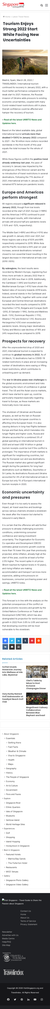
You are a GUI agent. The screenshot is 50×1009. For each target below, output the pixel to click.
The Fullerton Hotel (17, 863)
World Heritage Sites (15, 824)
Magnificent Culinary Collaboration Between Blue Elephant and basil (37, 711)
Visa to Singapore (16, 755)
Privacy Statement (28, 924)
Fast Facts (13, 747)
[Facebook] (5, 640)
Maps (10, 764)
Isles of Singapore (14, 811)
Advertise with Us (10, 935)
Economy (10, 781)
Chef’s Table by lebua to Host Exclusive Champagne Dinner (36, 684)
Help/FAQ (6, 942)
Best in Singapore (12, 850)
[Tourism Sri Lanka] (13, 5)
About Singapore (11, 734)
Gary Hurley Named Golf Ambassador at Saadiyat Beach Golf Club (12, 697)
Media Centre (8, 938)
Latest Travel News (20, 17)
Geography (11, 768)
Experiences (9, 828)
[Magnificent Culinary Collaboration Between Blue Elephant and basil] (37, 699)
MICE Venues (12, 871)
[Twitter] (12, 640)
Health (11, 759)
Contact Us (25, 911)
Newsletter (7, 932)
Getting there (14, 742)
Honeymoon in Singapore (17, 846)
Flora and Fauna (13, 794)
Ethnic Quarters (13, 807)
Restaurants (11, 867)
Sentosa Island (12, 820)
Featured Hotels (13, 854)
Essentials (10, 738)
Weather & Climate (17, 751)
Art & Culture (12, 785)
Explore (7, 798)
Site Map (6, 945)
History (9, 773)
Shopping (10, 837)
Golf (8, 833)
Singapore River (13, 803)
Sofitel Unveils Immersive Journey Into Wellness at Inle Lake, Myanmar (12, 671)
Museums (10, 816)
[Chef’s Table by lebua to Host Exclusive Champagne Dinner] (37, 672)
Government (11, 790)
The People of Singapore (17, 777)
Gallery (7, 876)
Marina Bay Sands (17, 858)
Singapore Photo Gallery (17, 880)
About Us (24, 917)
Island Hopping (13, 841)
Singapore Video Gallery (17, 884)
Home (7, 17)
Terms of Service (28, 921)
